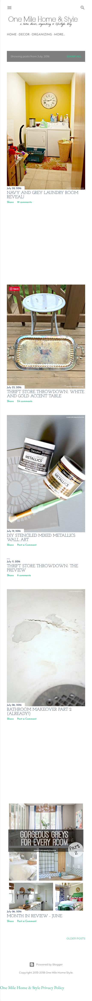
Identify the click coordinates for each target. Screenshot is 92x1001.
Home (11, 34)
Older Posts (76, 938)
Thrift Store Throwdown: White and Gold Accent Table (45, 394)
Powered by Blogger (49, 964)
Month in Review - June (34, 916)
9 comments (24, 575)
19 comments (24, 202)
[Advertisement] (46, 244)
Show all (74, 56)
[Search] (82, 7)
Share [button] (10, 202)
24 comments (24, 401)
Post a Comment (26, 545)
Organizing (42, 34)
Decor (24, 34)
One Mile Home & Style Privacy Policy (32, 987)
